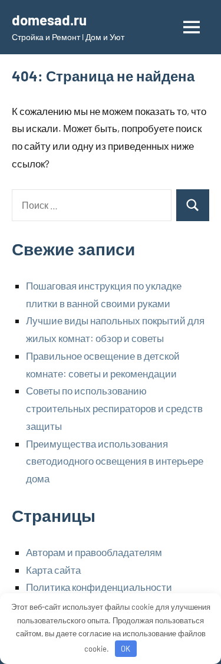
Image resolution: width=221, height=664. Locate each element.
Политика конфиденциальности (99, 587)
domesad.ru (49, 19)
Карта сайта (53, 570)
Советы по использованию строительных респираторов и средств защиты (114, 408)
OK (125, 648)
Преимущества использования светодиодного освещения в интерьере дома (114, 461)
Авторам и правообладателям (94, 552)
